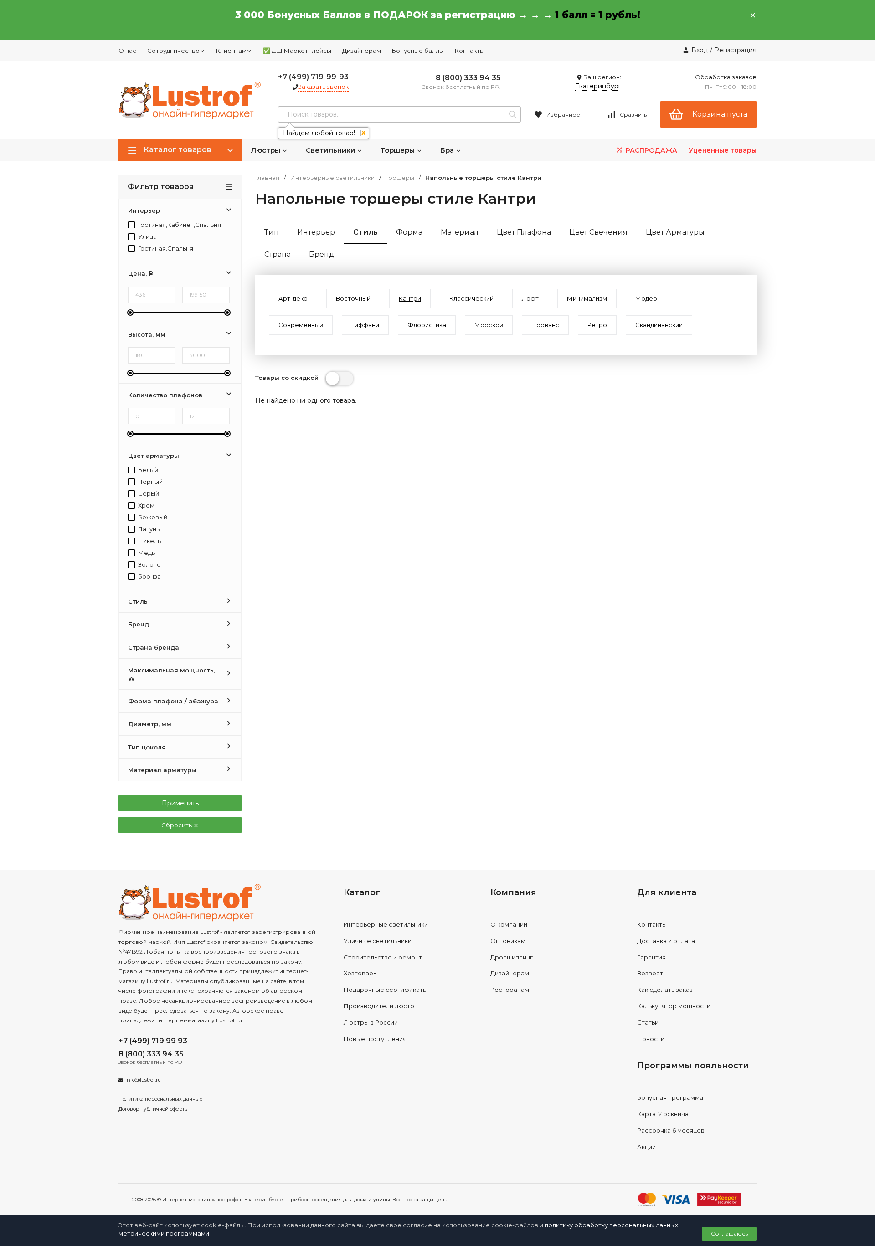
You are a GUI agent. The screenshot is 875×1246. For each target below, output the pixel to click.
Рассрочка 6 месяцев (671, 1130)
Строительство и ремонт (383, 957)
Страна (277, 254)
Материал (460, 232)
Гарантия (651, 957)
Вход (699, 50)
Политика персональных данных (160, 1099)
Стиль (365, 232)
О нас (127, 50)
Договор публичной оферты (153, 1109)
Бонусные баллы (418, 50)
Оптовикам (507, 940)
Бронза (149, 576)
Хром (145, 505)
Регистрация (735, 50)
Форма (409, 232)
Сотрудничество (173, 50)
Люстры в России (371, 1022)
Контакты (469, 50)
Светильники (331, 150)
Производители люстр (379, 1006)
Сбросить (177, 825)
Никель (149, 541)
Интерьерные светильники (332, 178)
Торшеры (399, 150)
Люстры (266, 150)
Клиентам (231, 50)
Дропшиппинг (511, 957)
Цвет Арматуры (675, 232)
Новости (650, 1038)
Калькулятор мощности (673, 1006)
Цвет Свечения (598, 232)
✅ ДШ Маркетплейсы (297, 50)
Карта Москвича (663, 1114)
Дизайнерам (361, 50)
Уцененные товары (723, 150)
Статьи (648, 1022)
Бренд (322, 254)
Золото (149, 564)
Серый (148, 493)
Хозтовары (361, 973)
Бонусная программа (670, 1097)
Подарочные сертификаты (385, 989)
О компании (508, 924)
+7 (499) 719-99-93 (313, 76)
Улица (147, 236)
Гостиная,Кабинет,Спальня (179, 224)
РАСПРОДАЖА (650, 150)
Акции (646, 1146)
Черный (150, 481)
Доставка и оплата (666, 940)
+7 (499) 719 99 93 (152, 1040)
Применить (180, 803)
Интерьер (316, 232)
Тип (271, 232)
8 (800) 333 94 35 (468, 77)
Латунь (148, 529)
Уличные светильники (378, 940)
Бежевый (152, 517)
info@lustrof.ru (143, 1080)
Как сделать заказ (665, 989)
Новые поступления (375, 1038)
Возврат (650, 973)
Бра (448, 150)
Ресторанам (509, 989)
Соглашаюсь (729, 1233)
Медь (146, 552)
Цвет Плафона (524, 232)
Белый (147, 470)
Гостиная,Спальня (165, 248)
